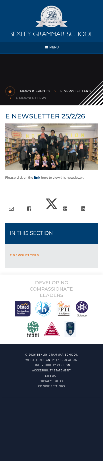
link (37, 177)
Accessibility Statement (51, 370)
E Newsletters (75, 91)
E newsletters (31, 98)
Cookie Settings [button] (51, 386)
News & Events (35, 91)
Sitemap (51, 375)
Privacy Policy (52, 381)
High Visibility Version (51, 365)
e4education (67, 360)
